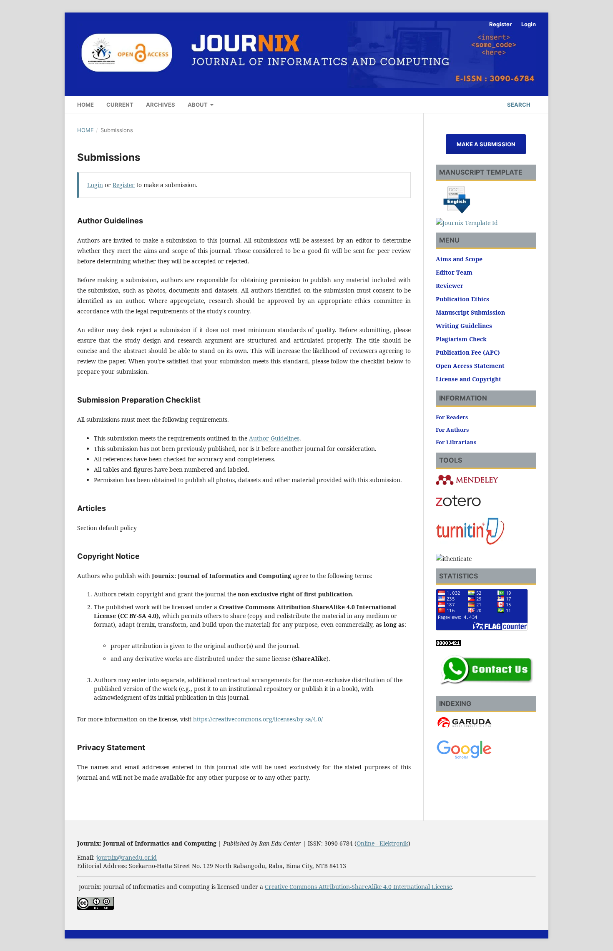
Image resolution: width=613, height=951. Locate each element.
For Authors (452, 429)
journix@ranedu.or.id (126, 857)
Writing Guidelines (464, 326)
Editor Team (454, 272)
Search (518, 104)
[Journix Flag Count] (482, 628)
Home (85, 104)
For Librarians (456, 442)
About (198, 104)
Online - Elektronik (382, 843)
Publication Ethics (462, 299)
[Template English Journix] (456, 212)
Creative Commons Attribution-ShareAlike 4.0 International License (358, 887)
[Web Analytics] (448, 644)
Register (500, 24)
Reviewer (449, 286)
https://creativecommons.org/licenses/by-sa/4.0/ (258, 719)
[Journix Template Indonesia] (467, 223)
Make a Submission (486, 144)
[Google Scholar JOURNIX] (464, 757)
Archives (160, 104)
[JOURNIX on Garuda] (464, 727)
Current (119, 104)
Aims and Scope (459, 259)
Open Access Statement (470, 366)
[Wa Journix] (486, 686)
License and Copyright (468, 379)
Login (528, 24)
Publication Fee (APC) (468, 352)
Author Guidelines (274, 438)
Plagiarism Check (461, 339)
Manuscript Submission (470, 312)
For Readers (452, 417)
